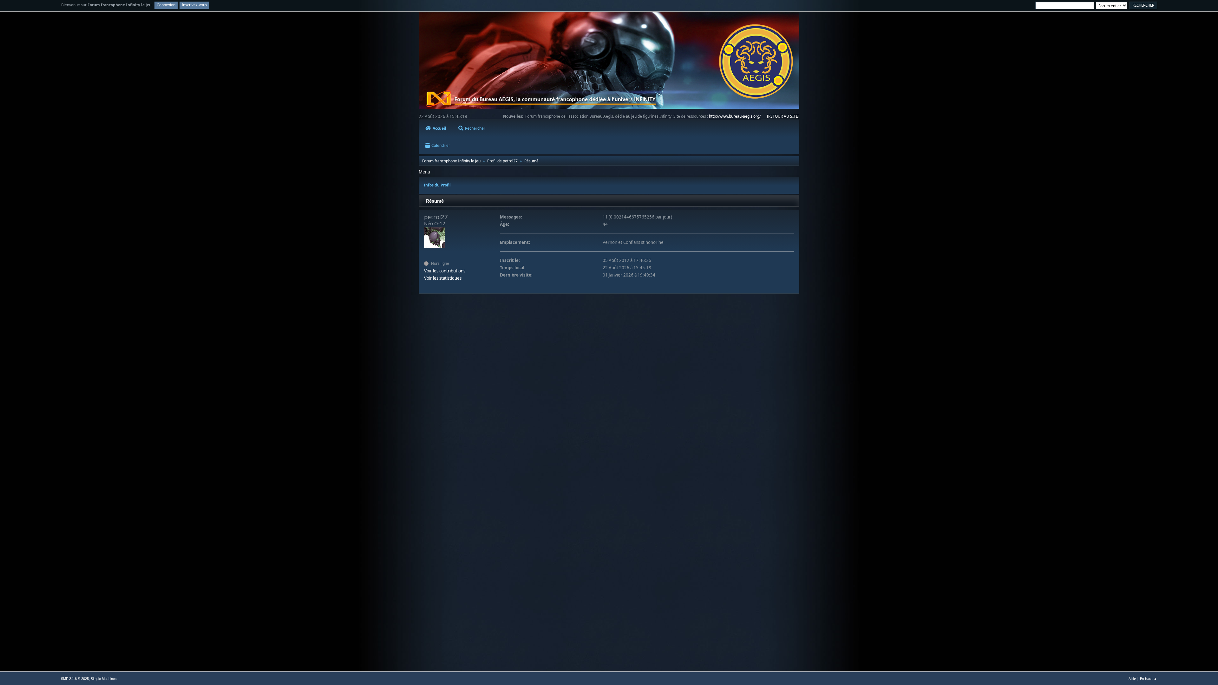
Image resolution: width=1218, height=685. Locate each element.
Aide (1132, 678)
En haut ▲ (1148, 678)
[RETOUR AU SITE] (783, 116)
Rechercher (475, 128)
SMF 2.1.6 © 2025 (75, 679)
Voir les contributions (444, 271)
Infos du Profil (437, 185)
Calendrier (440, 145)
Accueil (439, 128)
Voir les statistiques (443, 278)
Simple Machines (104, 679)
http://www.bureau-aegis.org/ (735, 116)
